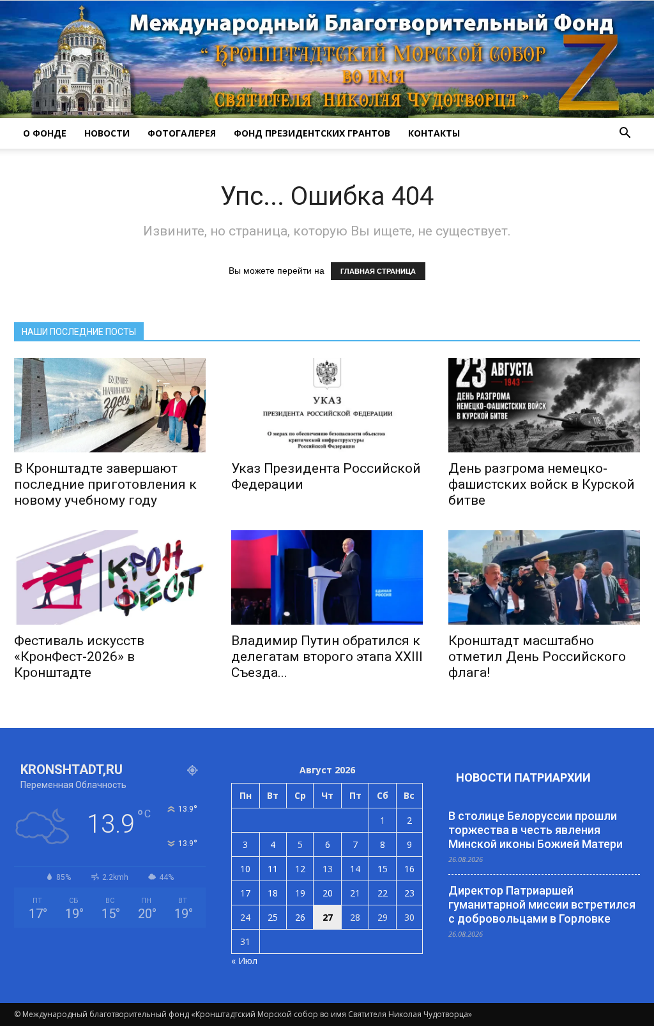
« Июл (244, 961)
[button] (624, 133)
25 (273, 917)
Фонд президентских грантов (312, 133)
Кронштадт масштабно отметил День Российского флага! (537, 656)
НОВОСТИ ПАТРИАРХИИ (523, 777)
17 (245, 893)
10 (245, 869)
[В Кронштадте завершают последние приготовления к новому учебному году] (110, 405)
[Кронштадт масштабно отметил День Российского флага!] (544, 577)
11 (273, 869)
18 (273, 893)
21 (355, 893)
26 (300, 917)
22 (382, 893)
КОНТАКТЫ (434, 133)
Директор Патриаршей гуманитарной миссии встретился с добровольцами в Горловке (541, 904)
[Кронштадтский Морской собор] (327, 59)
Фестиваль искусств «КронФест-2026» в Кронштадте (79, 656)
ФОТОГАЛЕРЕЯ (182, 133)
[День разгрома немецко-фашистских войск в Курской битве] (544, 405)
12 (300, 869)
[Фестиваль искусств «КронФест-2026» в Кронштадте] (110, 577)
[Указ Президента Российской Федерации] (327, 405)
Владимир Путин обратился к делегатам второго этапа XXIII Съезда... (327, 656)
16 (409, 869)
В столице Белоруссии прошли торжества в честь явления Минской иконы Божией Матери (535, 830)
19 (300, 893)
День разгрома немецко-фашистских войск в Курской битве (541, 484)
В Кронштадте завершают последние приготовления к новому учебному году (105, 484)
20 (328, 893)
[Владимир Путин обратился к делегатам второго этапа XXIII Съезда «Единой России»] (327, 577)
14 (355, 869)
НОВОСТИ (107, 133)
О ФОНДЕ (44, 133)
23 (409, 893)
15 (382, 869)
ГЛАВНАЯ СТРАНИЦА (378, 271)
